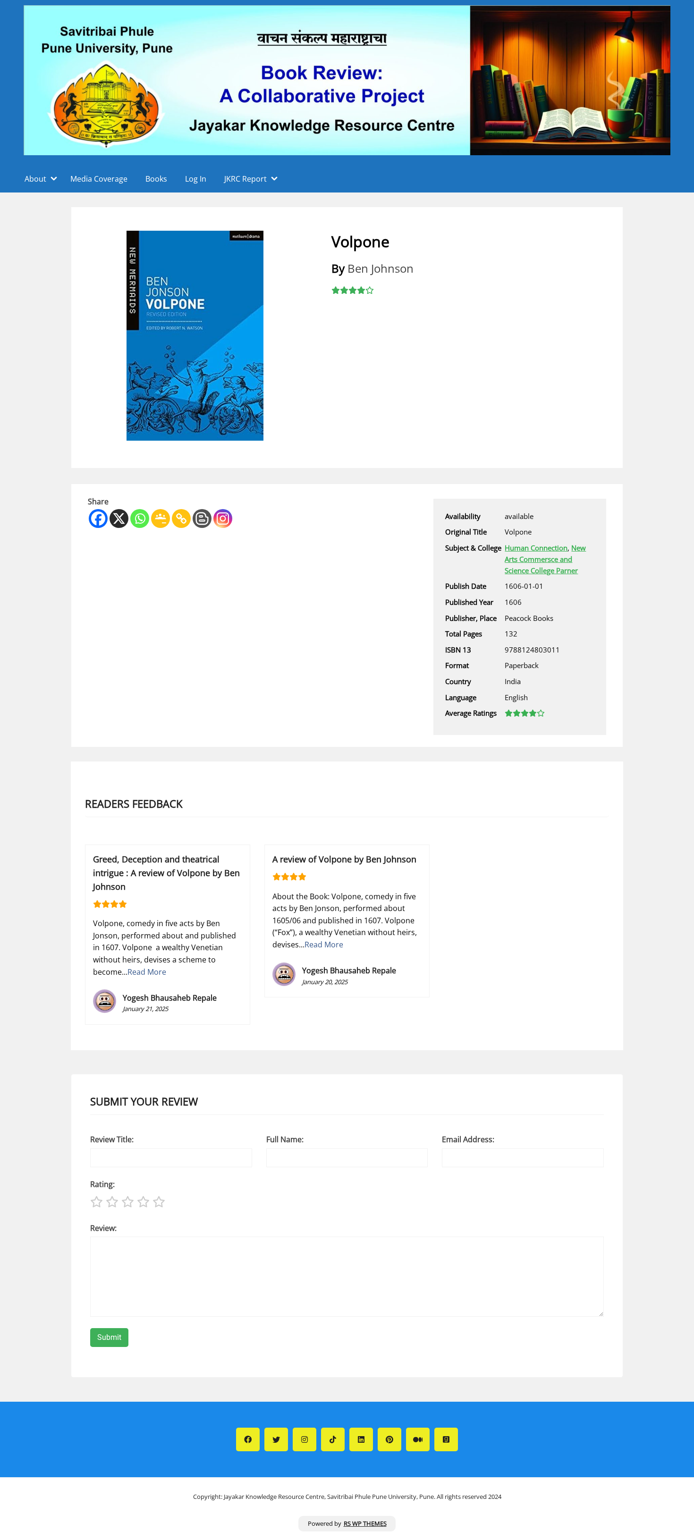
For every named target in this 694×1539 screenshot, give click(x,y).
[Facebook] (98, 518)
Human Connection (536, 547)
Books (156, 179)
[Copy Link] (181, 518)
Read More (146, 972)
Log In (195, 179)
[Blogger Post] (202, 518)
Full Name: (285, 1139)
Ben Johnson (380, 268)
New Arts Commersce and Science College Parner (545, 559)
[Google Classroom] (160, 518)
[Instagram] (222, 518)
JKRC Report (245, 179)
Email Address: (468, 1139)
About (35, 179)
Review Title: (112, 1139)
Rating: (102, 1184)
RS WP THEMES (365, 1523)
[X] (119, 518)
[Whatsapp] (139, 518)
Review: (103, 1228)
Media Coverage (98, 179)
